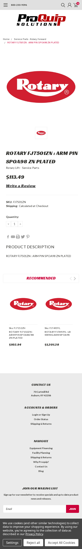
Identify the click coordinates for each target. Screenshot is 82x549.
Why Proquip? (41, 461)
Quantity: (12, 216)
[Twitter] (23, 237)
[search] (62, 5)
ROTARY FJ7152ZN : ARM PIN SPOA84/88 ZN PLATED (21, 334)
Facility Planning (41, 452)
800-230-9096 (19, 4)
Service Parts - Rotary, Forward (30, 39)
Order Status (41, 419)
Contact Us (41, 466)
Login (35, 414)
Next (74, 278)
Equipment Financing (41, 448)
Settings (12, 542)
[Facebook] (8, 237)
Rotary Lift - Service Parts (22, 167)
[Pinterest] (28, 237)
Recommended (41, 278)
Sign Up (46, 414)
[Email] (13, 237)
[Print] (18, 237)
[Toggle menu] (5, 7)
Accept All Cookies (61, 542)
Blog (41, 471)
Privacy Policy (34, 534)
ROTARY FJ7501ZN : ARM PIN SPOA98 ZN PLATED (33, 42)
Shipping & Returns (41, 423)
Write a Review (21, 185)
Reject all (33, 542)
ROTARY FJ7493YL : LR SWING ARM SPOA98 (58, 333)
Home (6, 39)
